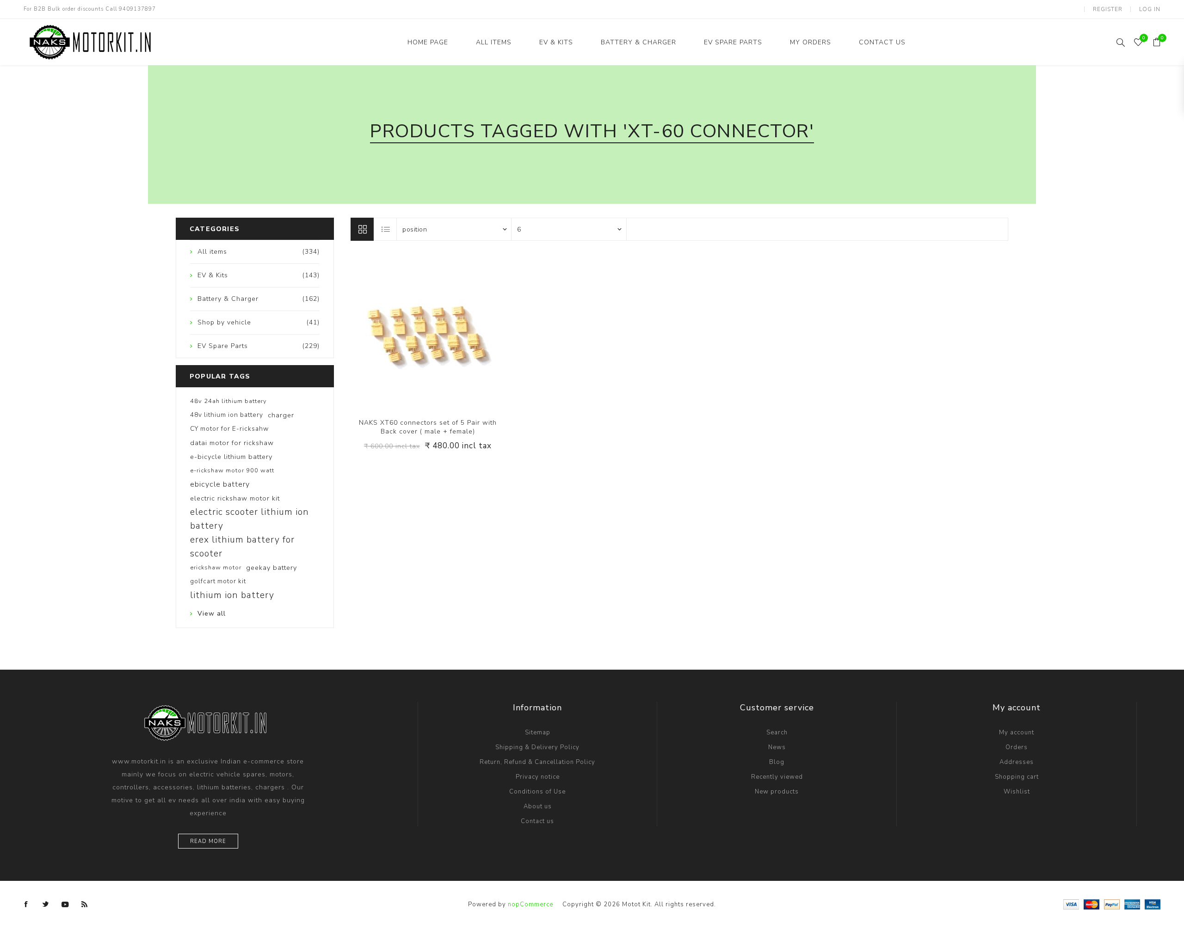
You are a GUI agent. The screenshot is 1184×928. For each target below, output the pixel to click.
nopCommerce (530, 904)
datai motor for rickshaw (232, 442)
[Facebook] (26, 904)
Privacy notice (538, 777)
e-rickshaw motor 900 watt (232, 470)
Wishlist (1017, 792)
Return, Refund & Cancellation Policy (537, 762)
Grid (362, 229)
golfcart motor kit (218, 581)
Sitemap (537, 732)
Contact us (537, 821)
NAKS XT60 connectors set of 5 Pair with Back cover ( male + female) (428, 427)
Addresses (1016, 762)
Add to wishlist (428, 332)
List (385, 229)
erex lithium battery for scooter (242, 547)
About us (538, 806)
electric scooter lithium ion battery (249, 519)
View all (211, 613)
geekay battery (271, 567)
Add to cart (447, 332)
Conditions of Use (537, 792)
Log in (1149, 9)
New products (777, 792)
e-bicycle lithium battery (231, 456)
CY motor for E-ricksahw (229, 428)
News (777, 747)
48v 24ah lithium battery (228, 401)
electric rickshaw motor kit (235, 498)
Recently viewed (777, 777)
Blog (776, 762)
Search (777, 732)
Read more (208, 841)
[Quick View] (409, 332)
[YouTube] (65, 904)
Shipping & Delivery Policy (537, 747)
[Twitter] (45, 904)
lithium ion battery (232, 595)
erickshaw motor (215, 567)
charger (281, 415)
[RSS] (84, 904)
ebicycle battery (220, 484)
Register (1107, 9)
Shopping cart (1017, 777)
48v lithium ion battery (226, 414)
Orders (1016, 747)
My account (1016, 732)
